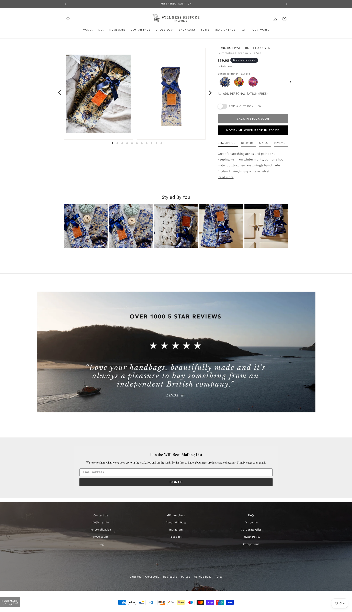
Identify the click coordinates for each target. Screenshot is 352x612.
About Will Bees (176, 522)
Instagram (176, 530)
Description (226, 143)
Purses (185, 576)
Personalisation (100, 530)
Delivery (247, 143)
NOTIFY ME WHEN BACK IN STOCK (252, 130)
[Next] (290, 82)
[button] (68, 18)
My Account (100, 537)
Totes (218, 576)
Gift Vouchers (176, 515)
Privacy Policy (251, 537)
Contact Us (101, 515)
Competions (251, 544)
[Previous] (60, 93)
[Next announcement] (286, 4)
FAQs (251, 515)
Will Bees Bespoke (180, 610)
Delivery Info (100, 522)
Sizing (263, 143)
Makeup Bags (202, 576)
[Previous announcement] (65, 4)
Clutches (135, 576)
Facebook (176, 537)
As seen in (251, 522)
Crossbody (152, 576)
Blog (101, 544)
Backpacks (170, 576)
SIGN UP (176, 482)
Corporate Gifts (251, 530)
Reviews (279, 143)
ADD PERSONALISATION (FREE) (245, 93)
